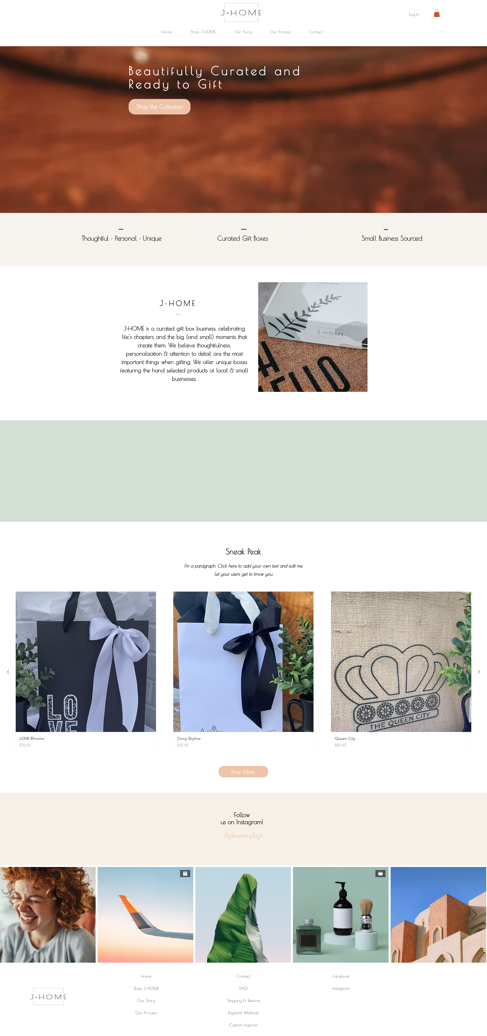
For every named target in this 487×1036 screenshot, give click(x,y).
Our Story (146, 1000)
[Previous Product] (8, 672)
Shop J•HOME (146, 988)
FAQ (243, 988)
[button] (437, 13)
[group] (243, 672)
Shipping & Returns (243, 1000)
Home (146, 976)
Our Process (146, 1012)
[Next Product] (479, 672)
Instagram (341, 988)
